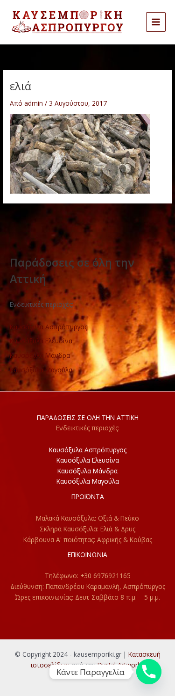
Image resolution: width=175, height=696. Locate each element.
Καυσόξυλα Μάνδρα (40, 355)
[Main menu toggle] (156, 22)
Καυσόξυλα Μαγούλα (41, 369)
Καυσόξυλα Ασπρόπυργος (48, 326)
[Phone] (148, 671)
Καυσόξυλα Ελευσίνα (41, 340)
